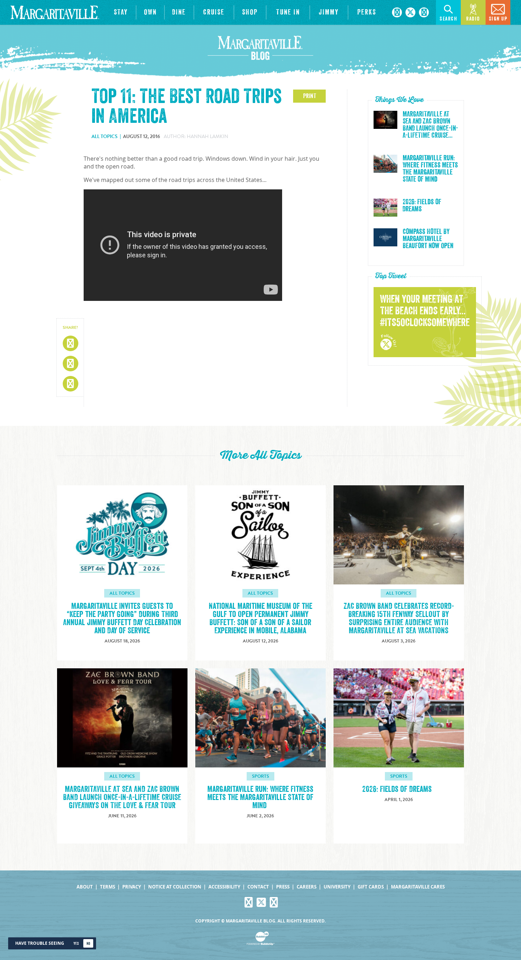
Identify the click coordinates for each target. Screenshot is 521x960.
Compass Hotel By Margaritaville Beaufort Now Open (428, 239)
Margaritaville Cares (418, 887)
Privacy (131, 887)
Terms (107, 887)
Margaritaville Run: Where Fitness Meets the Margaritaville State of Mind (430, 169)
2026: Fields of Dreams (422, 206)
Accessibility (224, 887)
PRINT (309, 96)
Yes (76, 943)
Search (448, 19)
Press (283, 887)
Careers (306, 887)
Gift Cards (371, 887)
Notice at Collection (174, 887)
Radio (473, 19)
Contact (258, 887)
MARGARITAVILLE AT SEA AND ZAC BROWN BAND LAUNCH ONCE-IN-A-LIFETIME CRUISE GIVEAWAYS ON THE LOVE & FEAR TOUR (122, 797)
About (85, 887)
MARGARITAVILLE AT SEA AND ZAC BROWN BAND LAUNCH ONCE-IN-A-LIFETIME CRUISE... (430, 125)
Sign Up (498, 19)
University (337, 887)
